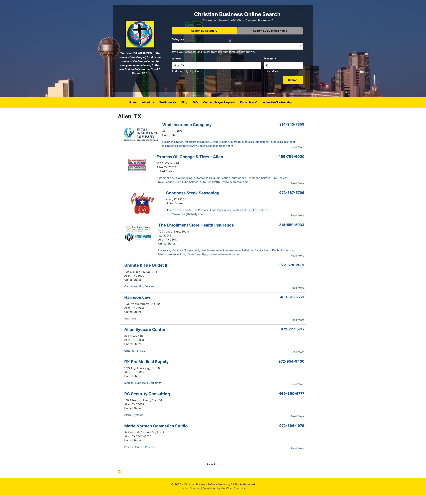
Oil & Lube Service (186, 182)
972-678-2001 (291, 265)
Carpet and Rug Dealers (139, 286)
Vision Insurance (168, 254)
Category (178, 39)
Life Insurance (232, 250)
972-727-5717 (292, 329)
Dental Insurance (282, 250)
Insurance (164, 250)
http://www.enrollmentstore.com (221, 254)
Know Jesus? (249, 102)
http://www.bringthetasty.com (185, 214)
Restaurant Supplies (244, 210)
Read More (297, 147)
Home (133, 102)
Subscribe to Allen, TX (119, 471)
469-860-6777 (291, 393)
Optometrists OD (135, 350)
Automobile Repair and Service (250, 178)
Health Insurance (172, 141)
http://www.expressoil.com (231, 182)
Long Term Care (190, 254)
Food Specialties (220, 210)
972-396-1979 (291, 426)
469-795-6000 (291, 156)
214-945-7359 (291, 124)
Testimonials (167, 102)
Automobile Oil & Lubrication (212, 178)
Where (176, 58)
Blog (184, 102)
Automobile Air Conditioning (174, 178)
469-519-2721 (292, 297)
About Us (148, 102)
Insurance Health (172, 145)
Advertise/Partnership (277, 102)
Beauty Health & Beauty (139, 447)
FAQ (195, 102)
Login (184, 488)
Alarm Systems (133, 415)
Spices (263, 210)
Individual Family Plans (256, 250)
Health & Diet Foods (178, 210)
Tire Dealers (279, 178)
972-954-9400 (291, 361)
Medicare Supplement (256, 141)
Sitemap (195, 488)
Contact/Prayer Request (219, 102)
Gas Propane (201, 210)
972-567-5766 (291, 193)
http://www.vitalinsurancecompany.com (208, 145)
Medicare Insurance (197, 141)
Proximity (270, 58)
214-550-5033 (291, 225)
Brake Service (165, 182)
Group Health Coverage (226, 141)
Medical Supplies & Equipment (143, 382)
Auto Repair (207, 182)
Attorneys (130, 318)
